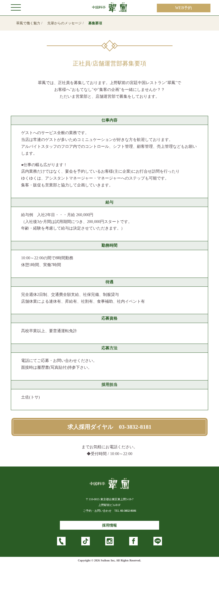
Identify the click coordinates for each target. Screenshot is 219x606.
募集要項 (95, 23)
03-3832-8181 (128, 510)
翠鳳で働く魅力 (28, 23)
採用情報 (109, 525)
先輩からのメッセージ (64, 23)
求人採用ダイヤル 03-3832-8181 (109, 427)
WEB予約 (183, 8)
